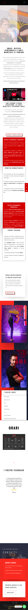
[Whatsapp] (24, 606)
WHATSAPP (10, 592)
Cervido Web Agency (19, 605)
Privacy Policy (12, 606)
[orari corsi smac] (14, 449)
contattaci (10, 293)
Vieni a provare (9, 30)
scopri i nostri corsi (14, 135)
